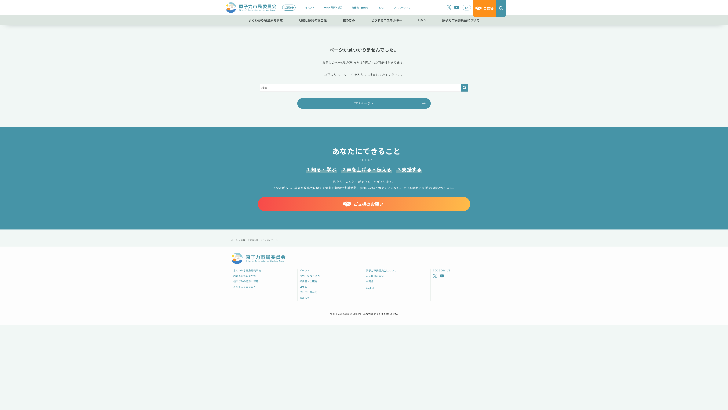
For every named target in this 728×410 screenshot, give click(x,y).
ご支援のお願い (375, 276)
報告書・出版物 (360, 7)
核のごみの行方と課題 (246, 281)
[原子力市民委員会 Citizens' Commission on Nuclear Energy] (251, 7)
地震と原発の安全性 (244, 276)
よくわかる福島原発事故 (247, 270)
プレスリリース (402, 7)
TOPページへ (364, 103)
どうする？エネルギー (246, 287)
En (467, 7)
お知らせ (305, 298)
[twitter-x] (449, 7)
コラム (380, 7)
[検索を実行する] (464, 88)
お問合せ (371, 281)
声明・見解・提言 (333, 7)
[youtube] (456, 7)
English (370, 288)
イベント (309, 7)
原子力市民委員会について (381, 270)
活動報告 (289, 7)
